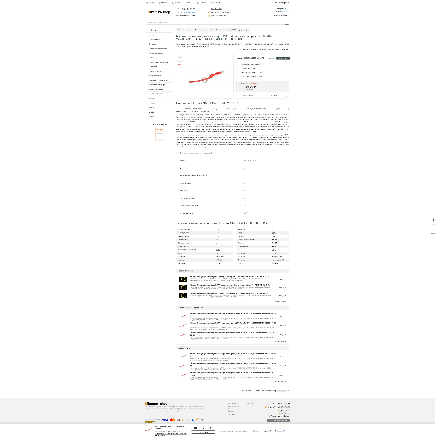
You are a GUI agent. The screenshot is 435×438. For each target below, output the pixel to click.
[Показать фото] (179, 57)
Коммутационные (201, 30)
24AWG (218, 250)
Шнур (274, 250)
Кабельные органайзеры (158, 48)
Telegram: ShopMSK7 (218, 16)
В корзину (275, 95)
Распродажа (232, 403)
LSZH (273, 236)
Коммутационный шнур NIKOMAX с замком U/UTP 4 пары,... (171, 434)
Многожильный (277, 256)
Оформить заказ (280, 15)
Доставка (189, 3)
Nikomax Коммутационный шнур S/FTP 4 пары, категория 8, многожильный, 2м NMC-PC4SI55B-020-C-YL (230, 285)
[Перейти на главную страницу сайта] (159, 12)
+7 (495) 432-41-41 (185, 9)
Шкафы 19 (152, 112)
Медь (274, 233)
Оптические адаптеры (157, 85)
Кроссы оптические (156, 71)
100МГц (274, 239)
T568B (274, 246)
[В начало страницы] (288, 431)
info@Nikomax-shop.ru (279, 416)
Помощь (152, 3)
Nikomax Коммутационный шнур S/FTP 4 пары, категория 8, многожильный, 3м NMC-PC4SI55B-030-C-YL (230, 293)
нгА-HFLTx (219, 260)
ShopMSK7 (284, 411)
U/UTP (274, 253)
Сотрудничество (233, 406)
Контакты (203, 3)
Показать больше (280, 301)
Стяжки (151, 107)
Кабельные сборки (156, 53)
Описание (223, 431)
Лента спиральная (155, 76)
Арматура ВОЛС (155, 39)
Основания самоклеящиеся (159, 94)
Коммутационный (278, 260)
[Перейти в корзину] (273, 10)
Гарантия (164, 3)
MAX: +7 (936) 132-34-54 (220, 12)
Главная (180, 30)
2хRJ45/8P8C (220, 256)
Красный (275, 263)
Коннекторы (153, 67)
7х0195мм (275, 243)
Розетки (152, 103)
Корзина (266, 431)
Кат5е (218, 263)
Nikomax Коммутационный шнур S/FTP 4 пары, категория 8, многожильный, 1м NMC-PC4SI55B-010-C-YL (230, 277)
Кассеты (152, 57)
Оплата (177, 3)
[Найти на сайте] (287, 22)
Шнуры (151, 116)
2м (217, 253)
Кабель (151, 35)
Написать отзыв (246, 390)
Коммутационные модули (158, 62)
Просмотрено (279, 431)
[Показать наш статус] (159, 134)
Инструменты (154, 44)
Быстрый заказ (249, 95)
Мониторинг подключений (158, 80)
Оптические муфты (156, 89)
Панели (151, 98)
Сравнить (256, 431)
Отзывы (230, 431)
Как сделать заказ (241, 431)
